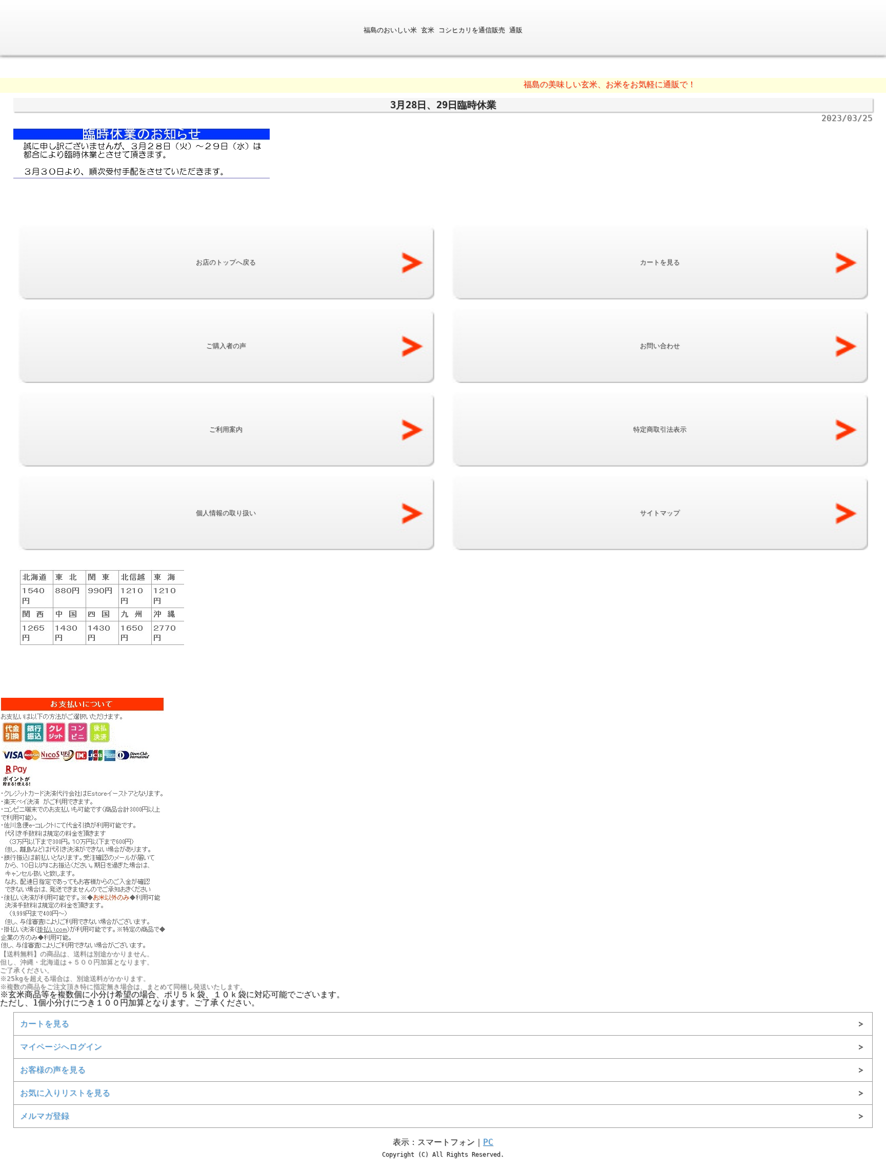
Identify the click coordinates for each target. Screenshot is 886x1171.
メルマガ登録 (44, 1116)
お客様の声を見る (53, 1070)
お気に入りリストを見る (65, 1093)
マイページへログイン (61, 1047)
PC (488, 1142)
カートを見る (44, 1023)
